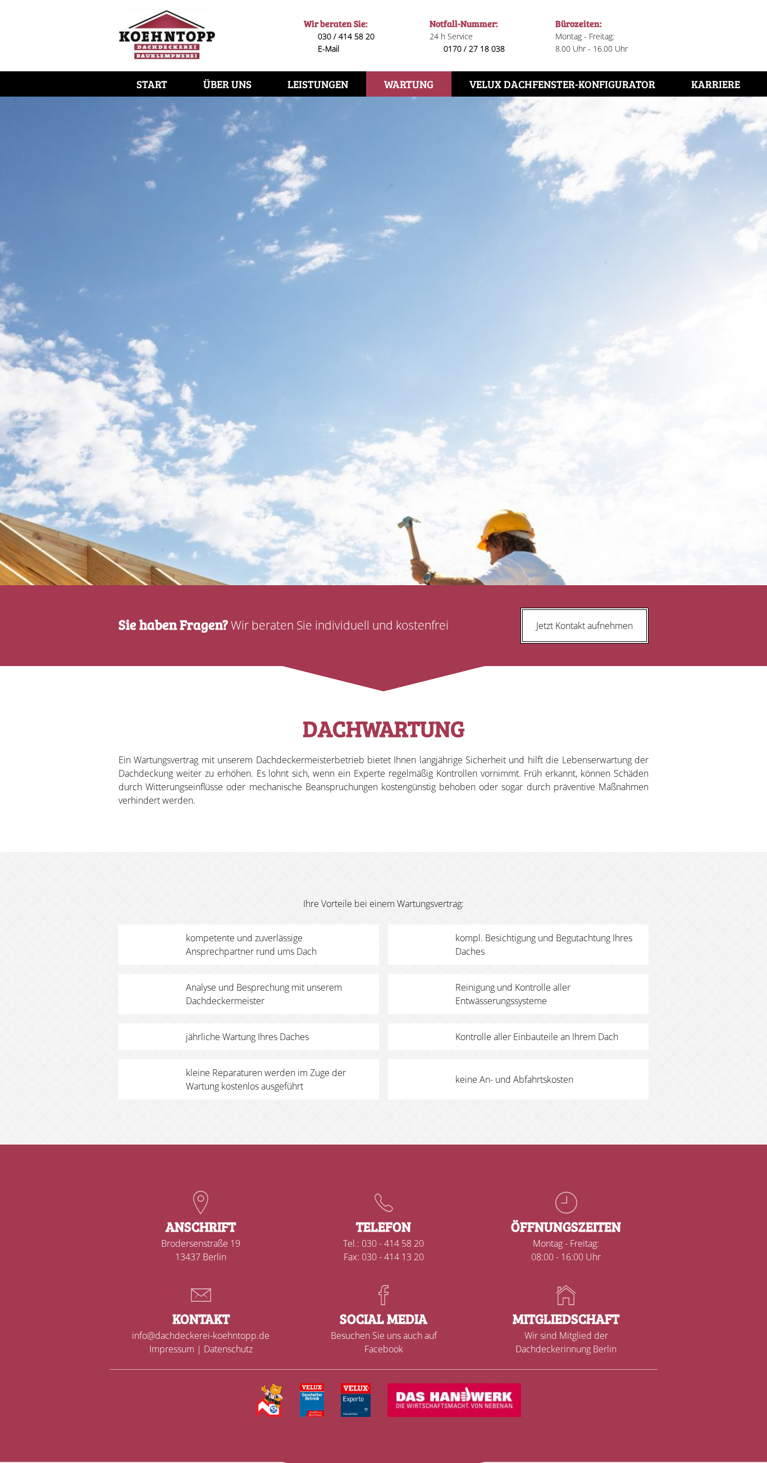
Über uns (227, 83)
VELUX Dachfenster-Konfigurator (562, 83)
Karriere (715, 83)
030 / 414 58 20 (346, 36)
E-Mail (328, 48)
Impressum (171, 1349)
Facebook (383, 1349)
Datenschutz (228, 1349)
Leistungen (317, 83)
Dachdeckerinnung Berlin (566, 1349)
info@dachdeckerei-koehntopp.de (201, 1335)
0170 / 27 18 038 (474, 48)
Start (151, 83)
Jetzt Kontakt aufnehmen (584, 625)
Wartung (408, 83)
